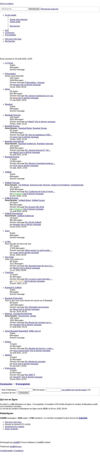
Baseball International (14, 141)
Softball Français (12, 183)
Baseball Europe (12, 126)
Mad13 (31, 122)
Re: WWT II (30, 375)
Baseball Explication (14, 298)
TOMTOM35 (18, 281)
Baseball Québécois (27, 144)
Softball (8, 172)
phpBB (16, 442)
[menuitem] (18, 19)
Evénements (10, 368)
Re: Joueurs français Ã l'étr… (38, 150)
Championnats (77, 185)
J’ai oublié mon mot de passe (74, 390)
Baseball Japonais (45, 144)
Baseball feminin (12, 157)
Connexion (6, 384)
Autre (7, 231)
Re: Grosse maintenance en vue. (39, 96)
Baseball (9, 104)
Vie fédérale (24, 185)
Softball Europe (11, 198)
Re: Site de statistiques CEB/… (38, 135)
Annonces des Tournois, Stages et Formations (50, 185)
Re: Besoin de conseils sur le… (38, 322)
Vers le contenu (6, 4)
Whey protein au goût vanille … (38, 250)
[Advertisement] (44, 49)
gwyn (15, 137)
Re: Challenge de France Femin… (40, 191)
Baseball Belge (25, 128)
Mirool (15, 309)
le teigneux (18, 194)
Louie (15, 253)
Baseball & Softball (13, 288)
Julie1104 (83, 418)
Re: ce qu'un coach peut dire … (38, 279)
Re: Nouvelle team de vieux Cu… (39, 266)
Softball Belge (25, 200)
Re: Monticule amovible (35, 362)
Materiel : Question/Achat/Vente (18, 314)
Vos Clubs (9, 257)
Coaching (9, 272)
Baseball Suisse (40, 128)
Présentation (10, 74)
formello (16, 224)
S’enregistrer (23, 384)
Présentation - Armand (34, 82)
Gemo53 (16, 325)
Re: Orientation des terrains (37, 307)
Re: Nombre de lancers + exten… (39, 348)
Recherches (24, 316)
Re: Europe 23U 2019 (34, 207)
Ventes (33, 316)
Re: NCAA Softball (33, 222)
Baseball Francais (13, 115)
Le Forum (9, 63)
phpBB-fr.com (15, 446)
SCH (15, 166)
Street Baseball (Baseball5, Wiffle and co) (23, 331)
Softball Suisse (38, 200)
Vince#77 (17, 377)
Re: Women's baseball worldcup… (40, 163)
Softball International (14, 213)
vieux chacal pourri (21, 351)
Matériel (8, 355)
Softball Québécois (25, 216)
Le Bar (8, 242)
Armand (16, 85)
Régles (8, 342)
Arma (15, 98)
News (7, 89)
